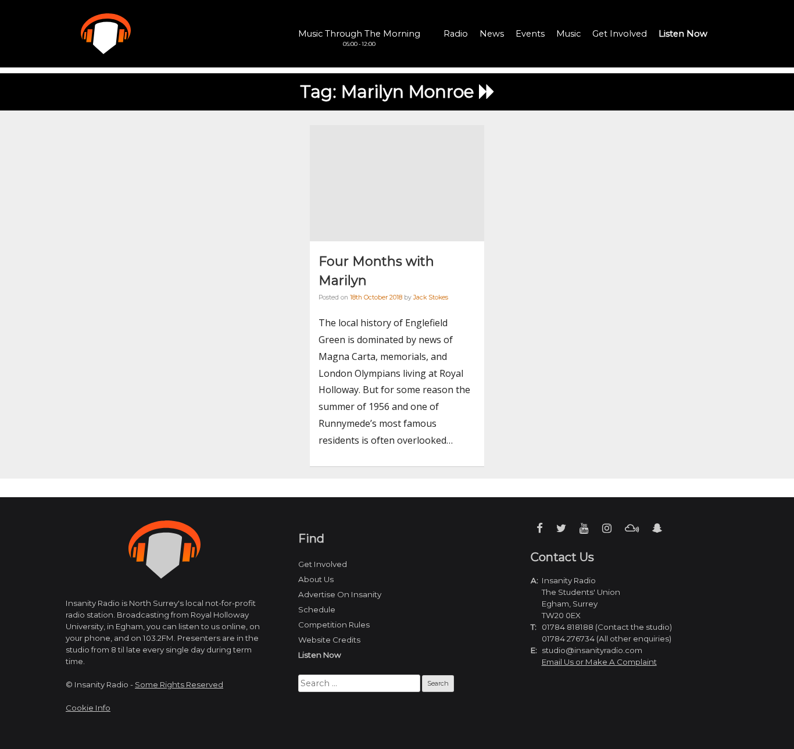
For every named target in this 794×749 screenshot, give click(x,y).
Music (568, 33)
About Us (316, 579)
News (492, 33)
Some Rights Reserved (179, 684)
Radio (456, 33)
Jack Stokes (430, 297)
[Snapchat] (657, 528)
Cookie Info (88, 707)
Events (530, 33)
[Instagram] (606, 528)
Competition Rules (334, 624)
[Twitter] (561, 528)
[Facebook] (540, 528)
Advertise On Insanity (339, 594)
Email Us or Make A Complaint (599, 661)
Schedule (316, 609)
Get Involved (619, 33)
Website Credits (329, 639)
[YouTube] (584, 528)
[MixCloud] (632, 528)
